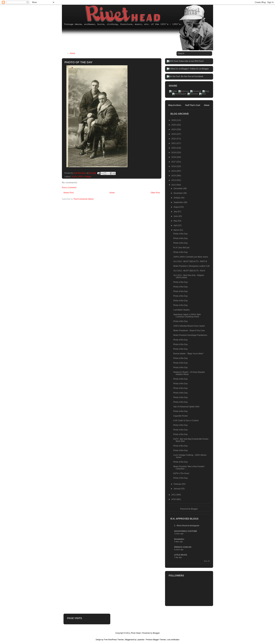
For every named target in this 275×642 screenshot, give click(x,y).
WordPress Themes (116, 639)
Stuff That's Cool (192, 105)
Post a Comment (69, 187)
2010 (173, 499)
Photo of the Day (180, 234)
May (176, 221)
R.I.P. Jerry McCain (181, 247)
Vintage (88, 176)
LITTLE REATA (180, 555)
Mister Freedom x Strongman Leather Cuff (191, 266)
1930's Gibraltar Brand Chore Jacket (189, 326)
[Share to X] (108, 173)
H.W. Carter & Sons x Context (185, 420)
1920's (81, 176)
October (177, 198)
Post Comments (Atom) (84, 199)
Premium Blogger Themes (156, 639)
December (178, 188)
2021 (173, 143)
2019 (173, 152)
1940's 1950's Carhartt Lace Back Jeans (190, 257)
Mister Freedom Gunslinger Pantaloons (190, 335)
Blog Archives (174, 105)
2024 (173, 129)
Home (72, 53)
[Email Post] (98, 173)
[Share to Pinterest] (114, 173)
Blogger (194, 509)
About (206, 105)
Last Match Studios (181, 310)
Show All (207, 561)
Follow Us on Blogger (199, 69)
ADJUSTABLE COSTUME (185, 531)
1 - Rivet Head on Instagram (186, 525)
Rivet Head (136, 633)
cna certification (173, 639)
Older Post (155, 193)
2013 (173, 180)
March (177, 230)
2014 (173, 176)
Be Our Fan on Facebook (192, 76)
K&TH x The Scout (181, 473)
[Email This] (102, 173)
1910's (74, 176)
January (177, 489)
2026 (173, 120)
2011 (173, 495)
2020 (173, 148)
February (178, 484)
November (178, 193)
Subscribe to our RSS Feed (191, 61)
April (176, 225)
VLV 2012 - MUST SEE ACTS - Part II (189, 271)
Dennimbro (179, 539)
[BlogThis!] (105, 173)
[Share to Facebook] (111, 173)
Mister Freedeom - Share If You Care (189, 330)
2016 (173, 166)
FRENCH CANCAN (182, 547)
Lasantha (140, 639)
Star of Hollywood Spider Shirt (186, 407)
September (179, 202)
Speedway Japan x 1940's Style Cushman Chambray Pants (187, 315)
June (176, 216)
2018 (173, 157)
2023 (173, 134)
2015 (173, 171)
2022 (173, 139)
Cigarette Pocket (180, 416)
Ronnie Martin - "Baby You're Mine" (188, 354)
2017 (173, 162)
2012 (173, 185)
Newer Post (68, 193)
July (176, 211)
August (177, 207)
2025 (173, 125)
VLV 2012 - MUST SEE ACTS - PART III (190, 261)
